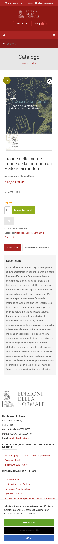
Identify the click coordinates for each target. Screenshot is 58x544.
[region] (29, 522)
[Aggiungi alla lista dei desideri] (9, 221)
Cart (36, 23)
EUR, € (20, 24)
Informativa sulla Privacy (16, 465)
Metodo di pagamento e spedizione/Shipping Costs (28, 455)
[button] (49, 81)
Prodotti (33, 63)
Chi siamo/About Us (14, 479)
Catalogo (19, 232)
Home (23, 63)
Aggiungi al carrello (23, 210)
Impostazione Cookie (29, 530)
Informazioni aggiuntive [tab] (37, 247)
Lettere (28, 232)
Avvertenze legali (12, 460)
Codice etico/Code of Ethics (17, 484)
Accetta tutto (29, 522)
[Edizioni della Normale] (29, 13)
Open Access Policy (13, 494)
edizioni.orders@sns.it (45, 3)
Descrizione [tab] (13, 247)
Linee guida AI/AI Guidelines (17, 489)
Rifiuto (29, 538)
